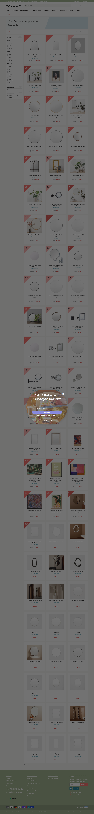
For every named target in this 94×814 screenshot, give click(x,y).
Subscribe (47, 412)
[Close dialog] (63, 394)
